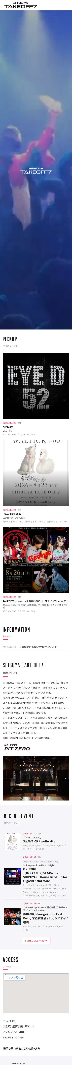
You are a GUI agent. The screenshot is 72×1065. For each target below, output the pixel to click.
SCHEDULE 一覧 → (36, 940)
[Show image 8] (42, 798)
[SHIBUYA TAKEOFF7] (20, 5)
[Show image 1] (27, 798)
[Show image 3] (31, 798)
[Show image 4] (33, 798)
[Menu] (65, 5)
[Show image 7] (40, 798)
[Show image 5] (36, 798)
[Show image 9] (44, 798)
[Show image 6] (38, 798)
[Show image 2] (29, 798)
